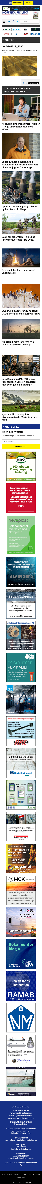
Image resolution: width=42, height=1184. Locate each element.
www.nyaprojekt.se (21, 1110)
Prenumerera (17, 3)
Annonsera (28, 3)
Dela (25, 83)
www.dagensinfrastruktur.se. (21, 1116)
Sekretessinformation (22, 1183)
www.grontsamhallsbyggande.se (21, 1118)
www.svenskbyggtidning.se (21, 1113)
